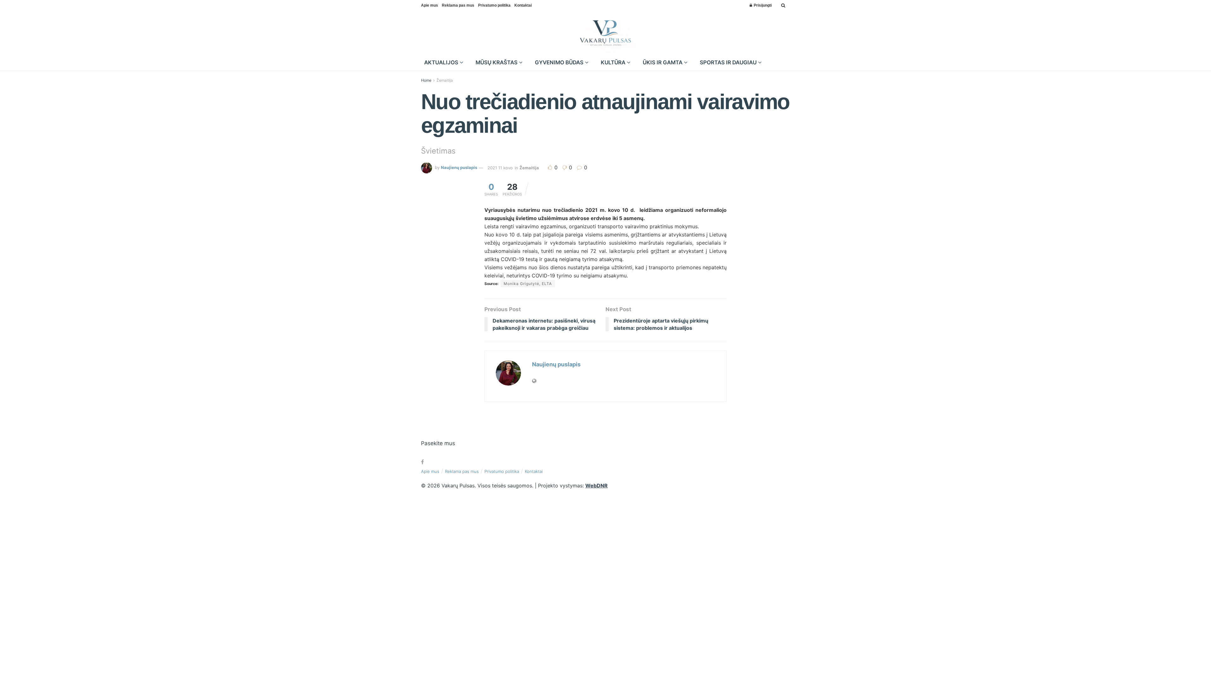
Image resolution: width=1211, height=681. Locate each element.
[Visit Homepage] (605, 32)
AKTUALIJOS (441, 62)
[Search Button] (783, 5)
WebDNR (596, 485)
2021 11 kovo (500, 167)
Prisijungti (762, 5)
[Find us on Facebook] (422, 462)
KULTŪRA (613, 62)
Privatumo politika (494, 5)
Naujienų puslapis (459, 167)
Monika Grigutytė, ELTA (528, 283)
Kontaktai (523, 5)
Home (426, 80)
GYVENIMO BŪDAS (559, 62)
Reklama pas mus (458, 5)
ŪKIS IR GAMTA (662, 62)
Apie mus (429, 5)
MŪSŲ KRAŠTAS (497, 62)
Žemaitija (444, 80)
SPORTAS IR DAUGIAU (728, 62)
